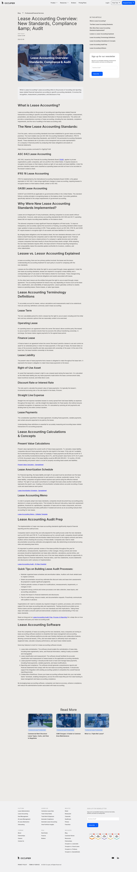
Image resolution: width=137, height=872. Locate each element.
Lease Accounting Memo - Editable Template (32, 514)
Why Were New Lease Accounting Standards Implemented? (100, 29)
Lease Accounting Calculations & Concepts (102, 41)
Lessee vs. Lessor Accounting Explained (102, 34)
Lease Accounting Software (98, 48)
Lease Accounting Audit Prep (98, 44)
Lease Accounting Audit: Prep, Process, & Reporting (50, 617)
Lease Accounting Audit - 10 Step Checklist (32, 564)
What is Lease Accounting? (98, 21)
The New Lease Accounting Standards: (101, 24)
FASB (61, 159)
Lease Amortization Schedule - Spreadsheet (32, 490)
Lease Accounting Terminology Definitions (102, 37)
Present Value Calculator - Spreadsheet (30, 464)
